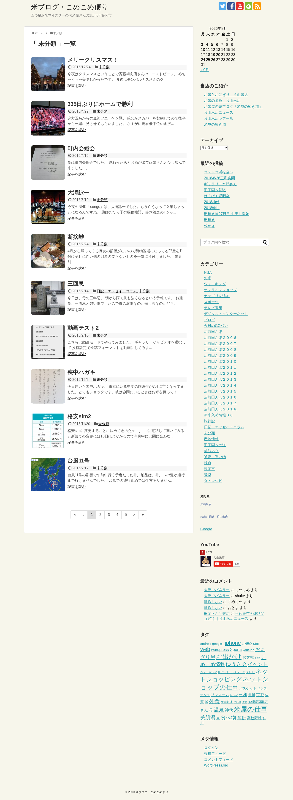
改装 (244, 702)
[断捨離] (48, 251)
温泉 (219, 710)
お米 (207, 278)
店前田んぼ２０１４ (220, 385)
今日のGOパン (216, 326)
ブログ (209, 320)
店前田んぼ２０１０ (220, 361)
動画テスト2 (83, 328)
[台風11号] (48, 475)
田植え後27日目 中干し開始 (226, 214)
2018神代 (212, 202)
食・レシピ (213, 481)
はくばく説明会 (217, 196)
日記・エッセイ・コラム (117, 291)
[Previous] (83, 514)
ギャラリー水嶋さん (220, 184)
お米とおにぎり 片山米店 (226, 95)
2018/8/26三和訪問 (219, 178)
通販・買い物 (215, 457)
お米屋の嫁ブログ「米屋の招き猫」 (233, 106)
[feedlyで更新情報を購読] (248, 6)
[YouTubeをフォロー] (240, 6)
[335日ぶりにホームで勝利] (48, 118)
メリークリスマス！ (93, 60)
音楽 (207, 475)
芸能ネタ (211, 451)
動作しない (213, 602)
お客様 (248, 657)
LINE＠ (247, 643)
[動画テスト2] (48, 342)
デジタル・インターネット (226, 314)
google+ (218, 643)
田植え (209, 220)
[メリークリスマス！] (48, 74)
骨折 (241, 717)
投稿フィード (215, 754)
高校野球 (254, 718)
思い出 (237, 702)
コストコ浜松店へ (218, 172)
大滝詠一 (79, 192)
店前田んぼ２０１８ (220, 409)
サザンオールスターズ (231, 672)
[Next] (134, 514)
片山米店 (205, 504)
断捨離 (76, 237)
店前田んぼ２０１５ (220, 391)
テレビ (250, 672)
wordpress (220, 649)
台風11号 (79, 460)
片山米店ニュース (218, 112)
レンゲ (234, 695)
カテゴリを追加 (217, 296)
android (205, 643)
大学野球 (227, 702)
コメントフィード (218, 759)
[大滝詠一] (48, 207)
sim (256, 643)
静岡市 (209, 469)
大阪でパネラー (217, 590)
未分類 (104, 67)
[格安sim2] (48, 430)
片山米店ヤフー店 (218, 118)
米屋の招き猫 (215, 124)
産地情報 (211, 439)
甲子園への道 (215, 445)
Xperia (236, 649)
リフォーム (220, 695)
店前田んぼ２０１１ (220, 367)
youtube (248, 650)
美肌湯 (207, 717)
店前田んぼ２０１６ (220, 397)
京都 (260, 694)
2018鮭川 (212, 208)
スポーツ (211, 302)
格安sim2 (79, 416)
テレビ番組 (213, 308)
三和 (243, 694)
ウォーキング (215, 284)
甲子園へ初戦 (215, 190)
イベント (258, 664)
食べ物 (228, 717)
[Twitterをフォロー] (222, 6)
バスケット (247, 688)
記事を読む (77, 86)
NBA (208, 272)
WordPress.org (216, 765)
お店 (257, 657)
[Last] (142, 514)
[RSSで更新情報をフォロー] (257, 6)
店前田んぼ (213, 332)
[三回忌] (48, 298)
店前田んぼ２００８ (220, 350)
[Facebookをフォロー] (231, 6)
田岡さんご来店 (217, 614)
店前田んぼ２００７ (220, 344)
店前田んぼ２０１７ (220, 403)
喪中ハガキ (82, 372)
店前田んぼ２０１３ (220, 379)
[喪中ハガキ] (48, 386)
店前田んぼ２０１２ (220, 373)
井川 (251, 695)
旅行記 (209, 421)
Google (206, 529)
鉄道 (207, 463)
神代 (229, 710)
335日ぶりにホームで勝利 (100, 104)
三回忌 (76, 283)
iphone (233, 643)
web (205, 649)
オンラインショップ (220, 290)
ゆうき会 (236, 664)
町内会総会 (81, 148)
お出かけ (228, 656)
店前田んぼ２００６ (220, 338)
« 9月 (204, 70)
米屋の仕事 (250, 709)
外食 (214, 701)
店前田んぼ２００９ (220, 355)
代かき (209, 226)
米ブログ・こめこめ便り (69, 7)
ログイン (211, 748)
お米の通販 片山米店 (222, 100)
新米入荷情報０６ (218, 415)
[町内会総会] (48, 162)
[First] (75, 514)
